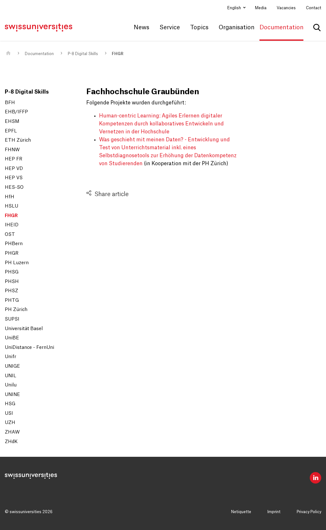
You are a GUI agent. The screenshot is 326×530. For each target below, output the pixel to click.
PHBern (14, 244)
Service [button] (169, 27)
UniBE (12, 338)
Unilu (11, 385)
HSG (10, 404)
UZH (10, 422)
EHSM (12, 121)
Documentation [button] (281, 27)
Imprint (273, 512)
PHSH (12, 281)
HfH (9, 197)
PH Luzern (17, 263)
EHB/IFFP (16, 112)
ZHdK (11, 442)
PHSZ (11, 291)
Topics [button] (199, 27)
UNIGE (12, 366)
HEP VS (14, 178)
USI (9, 413)
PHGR (11, 253)
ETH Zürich (18, 140)
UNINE (12, 394)
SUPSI (12, 319)
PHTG (12, 300)
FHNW (12, 150)
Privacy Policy (309, 512)
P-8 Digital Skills (83, 54)
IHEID (11, 225)
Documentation (39, 54)
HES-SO (14, 187)
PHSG (11, 272)
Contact (313, 8)
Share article (112, 194)
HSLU (11, 206)
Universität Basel (24, 329)
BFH (10, 103)
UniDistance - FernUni (29, 347)
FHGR (118, 54)
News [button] (141, 27)
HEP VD (14, 168)
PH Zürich (16, 309)
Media (260, 8)
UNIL (10, 376)
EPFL (11, 131)
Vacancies (286, 8)
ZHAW (12, 432)
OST (10, 234)
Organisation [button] (236, 27)
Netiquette (241, 512)
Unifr (10, 357)
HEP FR (13, 159)
